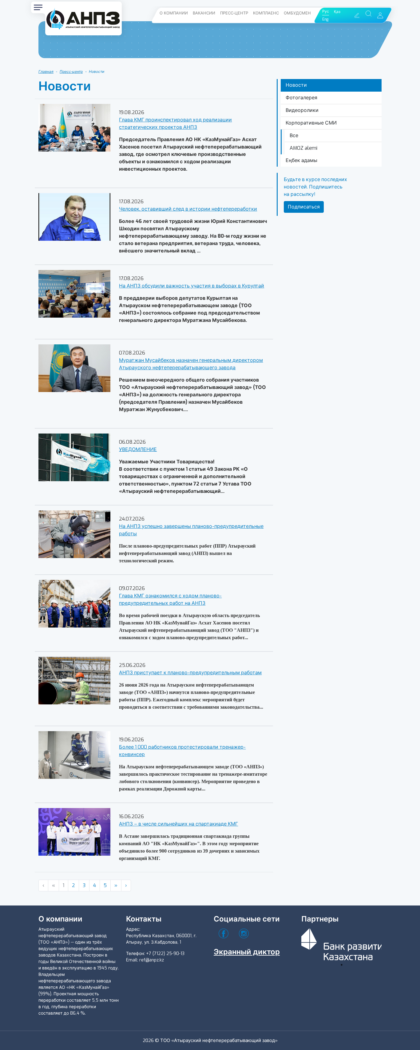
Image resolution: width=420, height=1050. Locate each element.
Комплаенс (266, 13)
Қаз (337, 11)
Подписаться (304, 207)
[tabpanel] (341, 943)
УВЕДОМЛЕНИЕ (138, 449)
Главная (45, 71)
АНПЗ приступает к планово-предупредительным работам (190, 672)
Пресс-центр (234, 13)
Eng (325, 19)
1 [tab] (342, 965)
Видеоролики (302, 110)
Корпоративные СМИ (311, 123)
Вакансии (204, 13)
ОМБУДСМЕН (297, 13)
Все (294, 135)
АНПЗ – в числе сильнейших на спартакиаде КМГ (178, 824)
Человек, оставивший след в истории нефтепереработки (188, 209)
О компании (174, 13)
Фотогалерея (301, 97)
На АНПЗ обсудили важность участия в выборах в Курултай (191, 286)
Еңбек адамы (301, 160)
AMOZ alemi (303, 148)
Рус (325, 11)
